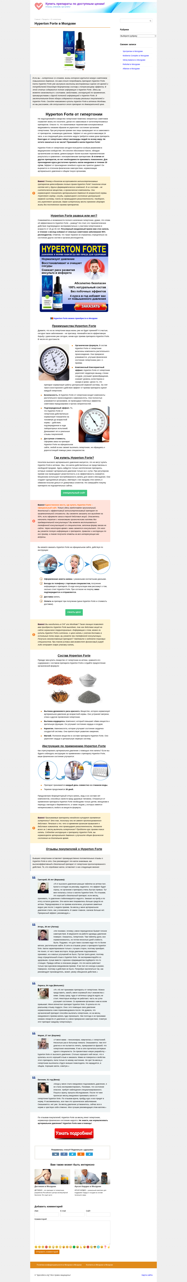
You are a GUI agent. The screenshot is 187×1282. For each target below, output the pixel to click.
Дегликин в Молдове (45, 1186)
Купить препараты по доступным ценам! (75, 4)
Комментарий (41, 1219)
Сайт (88, 1211)
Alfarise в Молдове (131, 69)
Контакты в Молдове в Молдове (99, 1265)
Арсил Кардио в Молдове (88, 1186)
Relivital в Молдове (131, 64)
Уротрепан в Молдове (133, 51)
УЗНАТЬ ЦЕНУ (74, 612)
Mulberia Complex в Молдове (136, 56)
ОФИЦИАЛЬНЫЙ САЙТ (74, 493)
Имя (36, 1211)
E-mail (63, 1211)
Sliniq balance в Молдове (134, 60)
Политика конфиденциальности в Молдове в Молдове (59, 1265)
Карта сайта (147, 1275)
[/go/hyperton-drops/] (74, 277)
